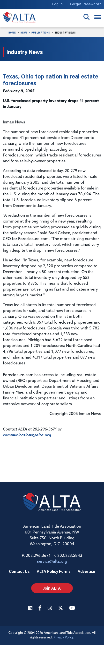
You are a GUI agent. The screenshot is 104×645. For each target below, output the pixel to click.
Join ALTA (52, 588)
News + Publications (35, 32)
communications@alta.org (27, 435)
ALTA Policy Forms (53, 571)
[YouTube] (72, 608)
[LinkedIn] (31, 608)
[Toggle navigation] (97, 17)
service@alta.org (52, 562)
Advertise (86, 571)
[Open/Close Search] (86, 17)
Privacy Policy (63, 637)
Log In (57, 4)
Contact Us (19, 571)
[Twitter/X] (61, 608)
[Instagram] (50, 608)
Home (12, 32)
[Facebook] (40, 608)
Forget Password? (85, 4)
